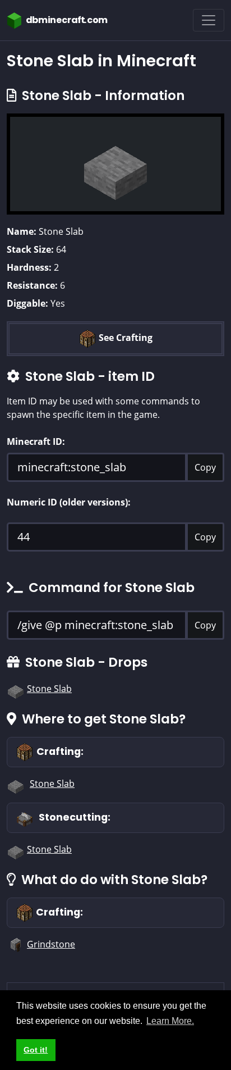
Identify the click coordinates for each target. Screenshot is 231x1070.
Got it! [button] (36, 1049)
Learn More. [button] (170, 1021)
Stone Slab (49, 688)
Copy (205, 467)
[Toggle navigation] (208, 20)
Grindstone (51, 944)
